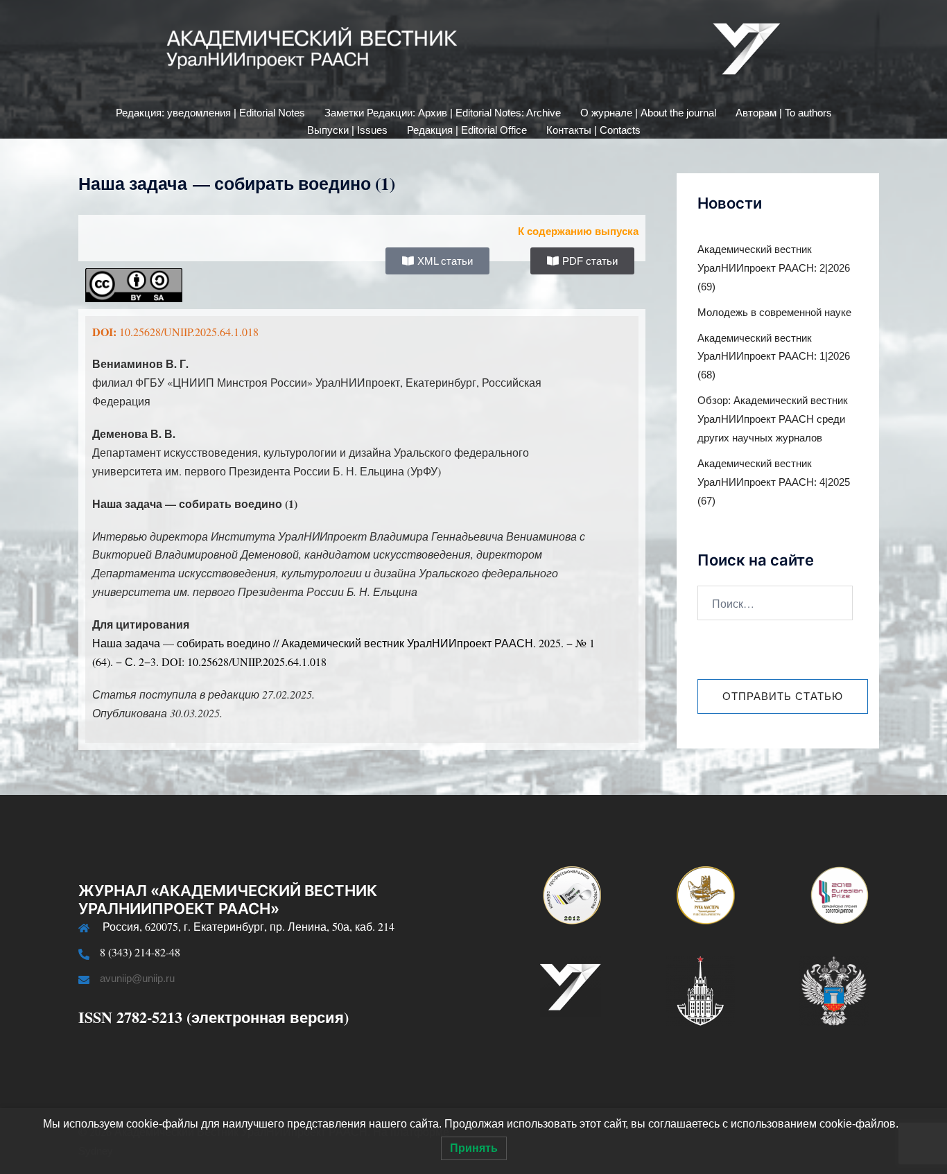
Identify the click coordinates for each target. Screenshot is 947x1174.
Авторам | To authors (784, 113)
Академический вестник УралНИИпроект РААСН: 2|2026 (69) (773, 267)
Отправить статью (782, 696)
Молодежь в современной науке (774, 312)
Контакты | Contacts (593, 130)
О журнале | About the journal (648, 113)
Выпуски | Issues (347, 130)
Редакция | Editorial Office (467, 130)
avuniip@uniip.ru (137, 978)
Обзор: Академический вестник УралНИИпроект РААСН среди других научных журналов (772, 419)
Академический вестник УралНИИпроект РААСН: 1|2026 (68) (773, 356)
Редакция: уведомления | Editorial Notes (210, 113)
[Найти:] (775, 603)
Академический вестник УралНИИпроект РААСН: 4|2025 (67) (773, 482)
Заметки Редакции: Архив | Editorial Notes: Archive (442, 113)
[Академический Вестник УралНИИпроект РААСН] (473, 52)
